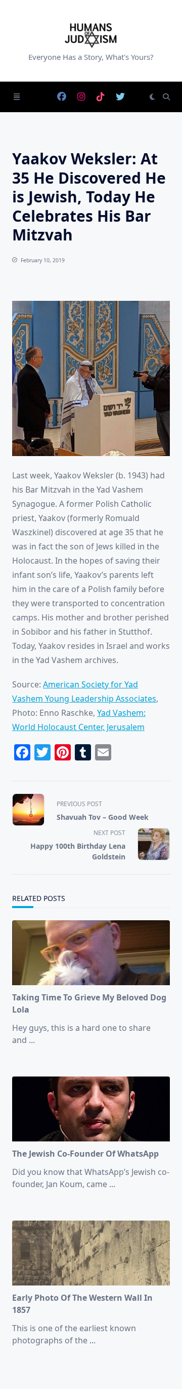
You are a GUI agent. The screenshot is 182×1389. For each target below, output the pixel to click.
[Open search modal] (166, 96)
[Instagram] (81, 97)
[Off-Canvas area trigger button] (16, 96)
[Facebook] (61, 97)
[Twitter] (120, 97)
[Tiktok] (101, 97)
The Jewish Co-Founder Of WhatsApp (85, 1153)
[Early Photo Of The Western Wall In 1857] (91, 1253)
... (32, 1040)
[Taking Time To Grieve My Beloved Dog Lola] (91, 952)
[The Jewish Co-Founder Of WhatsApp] (91, 1109)
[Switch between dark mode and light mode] (152, 96)
